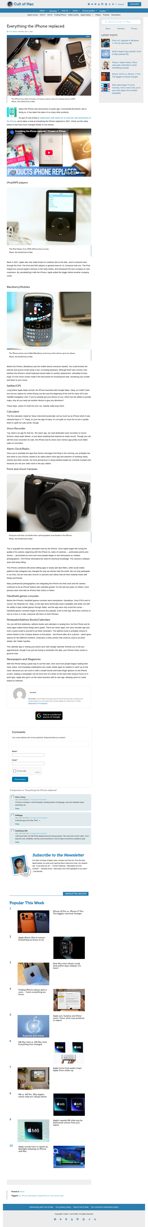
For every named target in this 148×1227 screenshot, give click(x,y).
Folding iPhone (60, 15)
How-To (65, 10)
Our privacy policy (63, 1207)
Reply (17, 808)
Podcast (106, 15)
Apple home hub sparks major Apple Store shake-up (67, 1069)
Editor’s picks (73, 15)
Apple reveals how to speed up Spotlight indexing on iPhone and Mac (33, 1149)
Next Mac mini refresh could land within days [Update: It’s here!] (67, 966)
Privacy (134, 28)
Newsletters (115, 15)
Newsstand (32, 1196)
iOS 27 (42, 15)
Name (15, 751)
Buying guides (89, 10)
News (42, 10)
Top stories (54, 1196)
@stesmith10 (32, 703)
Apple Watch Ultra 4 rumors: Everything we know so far (32, 939)
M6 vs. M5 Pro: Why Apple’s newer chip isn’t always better (32, 1096)
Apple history (86, 15)
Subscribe (134, 4)
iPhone (24, 1196)
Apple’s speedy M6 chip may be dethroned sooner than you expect (67, 1122)
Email (15, 760)
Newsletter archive (75, 894)
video (62, 1196)
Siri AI (49, 15)
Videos (98, 15)
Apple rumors (33, 15)
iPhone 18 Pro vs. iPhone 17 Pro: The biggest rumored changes (68, 912)
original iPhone (43, 1196)
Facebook (44, 703)
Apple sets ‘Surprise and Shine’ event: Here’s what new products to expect (69, 1018)
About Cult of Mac (81, 1207)
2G (20, 1196)
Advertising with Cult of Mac (41, 1207)
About (108, 28)
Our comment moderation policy (105, 1207)
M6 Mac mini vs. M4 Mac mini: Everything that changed (32, 1043)
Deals (75, 10)
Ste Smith (13, 31)
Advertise (121, 28)
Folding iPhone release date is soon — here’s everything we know (32, 992)
